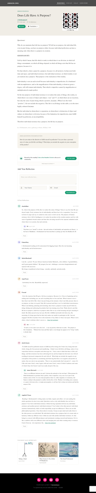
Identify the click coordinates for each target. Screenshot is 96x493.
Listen (22, 26)
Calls (76, 3)
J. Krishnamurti (22, 20)
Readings (61, 3)
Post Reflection (71, 192)
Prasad (24, 292)
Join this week (71, 158)
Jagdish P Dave (26, 395)
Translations (33, 26)
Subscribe (84, 3)
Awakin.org (13, 3)
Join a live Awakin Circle (45, 157)
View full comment (52, 320)
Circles (69, 3)
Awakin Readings (23, 11)
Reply (24, 235)
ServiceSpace (55, 485)
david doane (25, 343)
